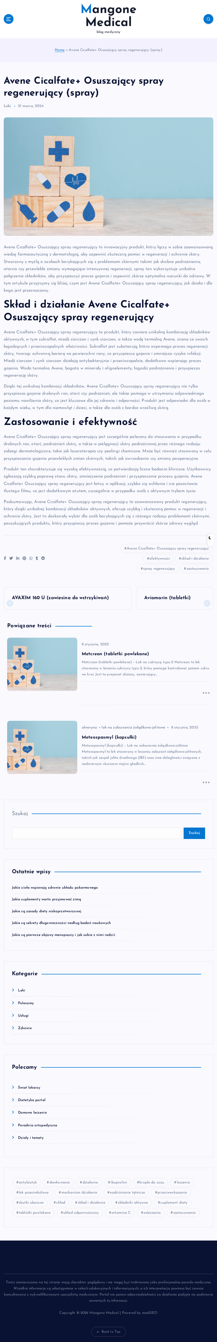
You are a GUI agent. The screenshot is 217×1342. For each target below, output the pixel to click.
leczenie (183, 1183)
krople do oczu (151, 1183)
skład (60, 1203)
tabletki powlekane (35, 1213)
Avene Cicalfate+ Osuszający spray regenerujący (168, 549)
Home (60, 50)
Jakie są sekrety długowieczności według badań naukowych (61, 923)
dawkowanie (59, 1183)
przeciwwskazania (172, 1193)
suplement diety (173, 1203)
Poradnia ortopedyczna (37, 1125)
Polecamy (26, 1003)
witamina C (121, 1213)
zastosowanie (198, 569)
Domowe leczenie (32, 1112)
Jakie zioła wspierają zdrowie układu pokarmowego (55, 887)
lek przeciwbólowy (34, 1193)
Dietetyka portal (32, 1100)
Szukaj (20, 813)
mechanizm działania (79, 1193)
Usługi (23, 1015)
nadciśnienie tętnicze (127, 1193)
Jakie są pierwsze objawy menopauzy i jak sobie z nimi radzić (63, 935)
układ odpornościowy (81, 1213)
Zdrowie (25, 1028)
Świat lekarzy (29, 1087)
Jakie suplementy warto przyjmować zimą (46, 899)
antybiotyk (28, 1183)
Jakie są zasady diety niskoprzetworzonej (46, 911)
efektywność (160, 559)
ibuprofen (119, 1183)
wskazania (152, 1213)
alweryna (89, 728)
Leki (7, 106)
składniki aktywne (133, 1203)
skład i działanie (195, 559)
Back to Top (111, 1332)
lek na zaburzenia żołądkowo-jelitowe (133, 728)
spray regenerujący (159, 569)
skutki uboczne (31, 1203)
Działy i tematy (31, 1138)
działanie (90, 1183)
